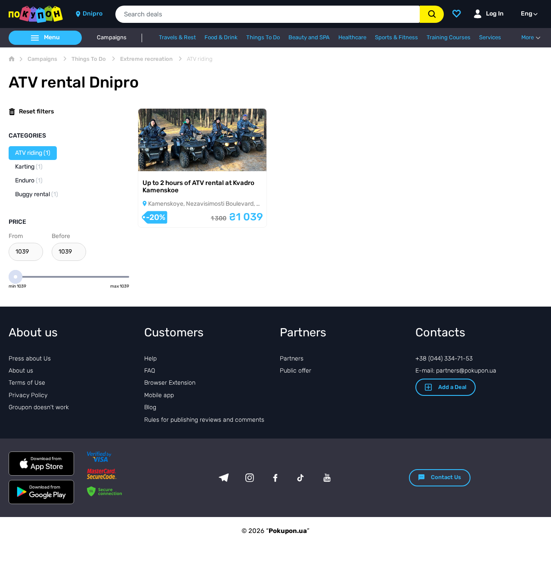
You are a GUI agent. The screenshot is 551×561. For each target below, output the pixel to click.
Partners (291, 358)
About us (21, 370)
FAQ (149, 370)
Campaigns (112, 37)
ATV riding (32, 153)
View (157, 159)
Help (150, 358)
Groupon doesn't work (39, 407)
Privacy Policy (28, 395)
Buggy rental (36, 194)
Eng (526, 13)
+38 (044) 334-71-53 (444, 358)
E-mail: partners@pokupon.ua (455, 370)
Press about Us (30, 358)
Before (61, 236)
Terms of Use (27, 382)
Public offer (295, 370)
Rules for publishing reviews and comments (204, 419)
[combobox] (267, 14)
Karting (29, 166)
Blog (150, 407)
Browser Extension (169, 382)
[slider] (15, 277)
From (16, 236)
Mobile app (159, 395)
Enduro (29, 180)
